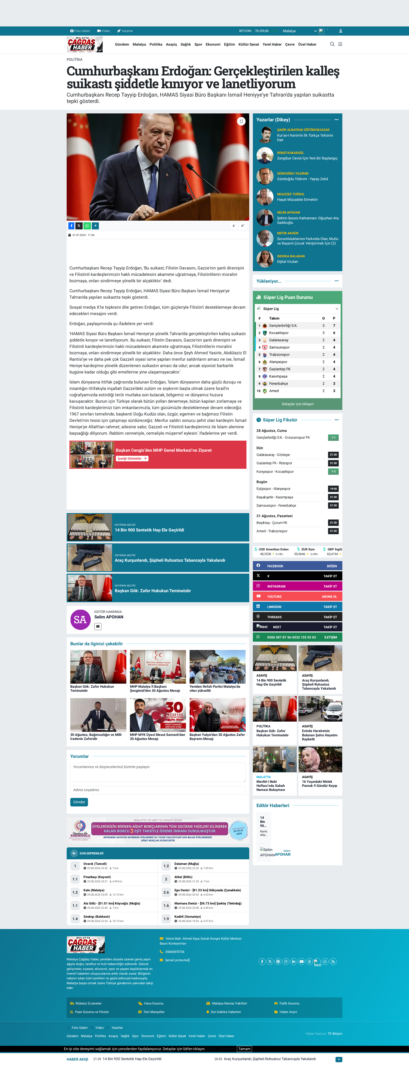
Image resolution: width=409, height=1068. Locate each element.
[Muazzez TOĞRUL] (265, 196)
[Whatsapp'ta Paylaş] (87, 225)
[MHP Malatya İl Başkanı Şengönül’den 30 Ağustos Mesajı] (158, 666)
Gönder (79, 802)
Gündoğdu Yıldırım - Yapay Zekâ (302, 179)
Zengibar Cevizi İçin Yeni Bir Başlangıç (307, 158)
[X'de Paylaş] (79, 225)
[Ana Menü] (340, 44)
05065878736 (175, 952)
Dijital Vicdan (287, 261)
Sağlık (186, 44)
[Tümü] (337, 120)
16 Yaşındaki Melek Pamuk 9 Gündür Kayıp (319, 784)
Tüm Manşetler (154, 1012)
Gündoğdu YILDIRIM (292, 173)
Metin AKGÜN (287, 233)
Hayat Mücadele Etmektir (297, 199)
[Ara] (332, 44)
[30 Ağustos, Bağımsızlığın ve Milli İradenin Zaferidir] (98, 714)
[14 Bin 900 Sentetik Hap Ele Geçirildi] (275, 658)
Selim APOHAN (108, 616)
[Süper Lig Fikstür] (337, 420)
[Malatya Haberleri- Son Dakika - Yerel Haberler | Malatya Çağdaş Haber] (85, 44)
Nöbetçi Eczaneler (89, 1003)
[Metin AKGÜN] (265, 238)
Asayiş (171, 44)
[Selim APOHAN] (80, 619)
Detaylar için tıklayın (298, 404)
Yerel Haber (272, 44)
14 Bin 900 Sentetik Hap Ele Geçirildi (271, 682)
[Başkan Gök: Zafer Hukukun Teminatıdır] (98, 666)
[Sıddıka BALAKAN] (265, 258)
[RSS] (333, 961)
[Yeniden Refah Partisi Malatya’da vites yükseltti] (218, 666)
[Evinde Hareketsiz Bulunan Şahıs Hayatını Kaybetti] (320, 709)
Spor (198, 44)
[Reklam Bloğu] (158, 830)
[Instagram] (285, 961)
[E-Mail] (97, 626)
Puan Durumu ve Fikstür (92, 1012)
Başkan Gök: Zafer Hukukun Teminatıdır (272, 733)
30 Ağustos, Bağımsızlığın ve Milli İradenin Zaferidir (95, 737)
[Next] (317, 961)
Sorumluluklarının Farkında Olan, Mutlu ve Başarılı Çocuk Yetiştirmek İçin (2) (307, 241)
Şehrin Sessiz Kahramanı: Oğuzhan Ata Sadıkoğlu (308, 220)
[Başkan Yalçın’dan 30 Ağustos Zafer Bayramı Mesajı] (218, 714)
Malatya (139, 44)
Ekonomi (213, 44)
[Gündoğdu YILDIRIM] (265, 176)
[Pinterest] (277, 961)
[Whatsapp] (325, 961)
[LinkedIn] (293, 961)
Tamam (244, 1049)
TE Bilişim (335, 1034)
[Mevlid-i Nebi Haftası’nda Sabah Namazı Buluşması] (275, 759)
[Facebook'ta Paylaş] (71, 225)
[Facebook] (262, 961)
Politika (156, 44)
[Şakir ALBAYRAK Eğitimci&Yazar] (265, 134)
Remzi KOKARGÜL (290, 153)
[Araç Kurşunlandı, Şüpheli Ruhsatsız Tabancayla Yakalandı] (320, 658)
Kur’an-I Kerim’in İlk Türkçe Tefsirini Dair (305, 137)
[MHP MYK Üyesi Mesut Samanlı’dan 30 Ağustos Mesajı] (158, 714)
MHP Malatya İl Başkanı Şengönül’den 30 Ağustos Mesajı (155, 689)
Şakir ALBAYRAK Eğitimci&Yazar (303, 130)
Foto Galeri (82, 31)
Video (106, 31)
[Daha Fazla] (95, 225)
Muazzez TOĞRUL (291, 194)
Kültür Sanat (249, 44)
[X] (270, 961)
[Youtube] (301, 961)
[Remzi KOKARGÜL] (265, 155)
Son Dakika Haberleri (226, 1012)
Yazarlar (127, 31)
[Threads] (309, 961)
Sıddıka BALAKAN (291, 256)
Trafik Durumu (289, 1003)
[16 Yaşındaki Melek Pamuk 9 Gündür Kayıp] (320, 759)
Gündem (122, 44)
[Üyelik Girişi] (339, 31)
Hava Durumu (153, 1003)
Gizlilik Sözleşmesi (221, 1049)
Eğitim (229, 44)
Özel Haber (307, 44)
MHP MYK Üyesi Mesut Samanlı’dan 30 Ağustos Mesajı (157, 737)
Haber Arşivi (288, 1012)
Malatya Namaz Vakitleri (229, 1003)
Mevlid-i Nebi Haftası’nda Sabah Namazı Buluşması (270, 786)
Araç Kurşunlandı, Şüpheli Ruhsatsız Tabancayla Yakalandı (319, 684)
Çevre (290, 44)
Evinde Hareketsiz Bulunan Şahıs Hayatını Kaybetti (319, 735)
